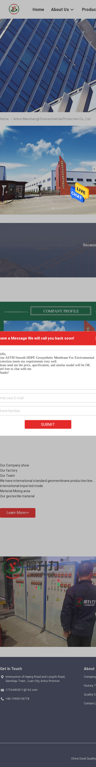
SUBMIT (48, 424)
